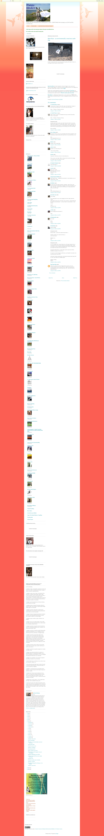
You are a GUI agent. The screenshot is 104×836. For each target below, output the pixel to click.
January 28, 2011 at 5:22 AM (55, 192)
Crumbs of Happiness (31, 395)
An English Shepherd (31, 332)
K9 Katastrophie (53, 217)
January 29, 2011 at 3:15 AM (55, 240)
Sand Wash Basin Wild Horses (33, 340)
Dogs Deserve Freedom (31, 418)
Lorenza (52, 168)
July (29, 728)
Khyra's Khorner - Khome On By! (33, 155)
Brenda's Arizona (30, 355)
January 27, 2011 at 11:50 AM (55, 160)
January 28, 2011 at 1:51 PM (55, 207)
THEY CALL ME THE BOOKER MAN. (34, 363)
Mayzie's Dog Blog (30, 403)
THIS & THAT (29, 163)
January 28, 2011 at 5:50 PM (55, 223)
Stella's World (30, 481)
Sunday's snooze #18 (32, 738)
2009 (28, 769)
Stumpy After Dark (31, 744)
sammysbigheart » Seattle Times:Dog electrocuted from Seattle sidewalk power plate (35, 430)
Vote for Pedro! (30, 300)
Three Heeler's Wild (31, 497)
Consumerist (29, 226)
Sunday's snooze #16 (32, 765)
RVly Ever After (30, 266)
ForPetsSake (52, 225)
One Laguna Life (30, 434)
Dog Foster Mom (53, 264)
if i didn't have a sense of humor (33, 379)
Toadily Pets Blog (30, 508)
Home (63, 277)
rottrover (52, 147)
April (29, 733)
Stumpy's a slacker (31, 761)
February (30, 736)
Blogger (57, 833)
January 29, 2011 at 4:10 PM (55, 270)
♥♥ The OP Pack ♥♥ (54, 104)
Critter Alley (29, 202)
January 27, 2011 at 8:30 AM (55, 144)
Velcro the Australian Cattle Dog (33, 230)
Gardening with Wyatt (31, 191)
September (30, 726)
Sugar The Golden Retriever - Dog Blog (34, 515)
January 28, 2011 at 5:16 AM (55, 180)
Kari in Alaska (53, 132)
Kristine (51, 154)
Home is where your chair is (33, 750)
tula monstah (29, 208)
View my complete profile (30, 708)
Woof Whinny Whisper (31, 505)
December (30, 722)
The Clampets (29, 316)
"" (67, 92)
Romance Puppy (30, 280)
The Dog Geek (30, 517)
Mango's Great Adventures (32, 421)
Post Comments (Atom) (65, 280)
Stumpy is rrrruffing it (31, 747)
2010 (28, 767)
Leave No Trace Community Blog (33, 442)
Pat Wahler (52, 183)
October (29, 725)
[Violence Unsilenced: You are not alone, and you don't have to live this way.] (36, 56)
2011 (28, 721)
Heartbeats (29, 387)
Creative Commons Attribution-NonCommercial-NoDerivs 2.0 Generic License (48, 828)
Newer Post (51, 277)
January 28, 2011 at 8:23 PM (55, 228)
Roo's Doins (29, 510)
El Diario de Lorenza (31, 324)
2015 (28, 716)
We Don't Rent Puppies (31, 489)
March (29, 734)
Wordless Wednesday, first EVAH (34, 754)
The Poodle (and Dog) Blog (32, 199)
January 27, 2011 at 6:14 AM (55, 110)
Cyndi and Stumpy (36, 693)
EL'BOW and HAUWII (31, 473)
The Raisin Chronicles (31, 215)
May (29, 731)
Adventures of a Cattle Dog (32, 274)
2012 (28, 719)
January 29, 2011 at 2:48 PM (55, 262)
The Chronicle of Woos (31, 180)
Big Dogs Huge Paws (31, 348)
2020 (28, 713)
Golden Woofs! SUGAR (54, 176)
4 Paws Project (30, 519)
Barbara (51, 141)
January (29, 737)
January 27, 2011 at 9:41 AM (55, 152)
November (30, 723)
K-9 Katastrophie (30, 406)
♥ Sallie (51, 209)
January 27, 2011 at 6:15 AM (55, 119)
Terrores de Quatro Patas (32, 288)
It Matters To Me (30, 445)
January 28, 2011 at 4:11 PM (55, 215)
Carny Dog (29, 308)
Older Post (75, 277)
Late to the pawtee (31, 740)
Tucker (28, 218)
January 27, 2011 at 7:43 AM (55, 139)
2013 (28, 718)
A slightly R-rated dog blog (32, 205)
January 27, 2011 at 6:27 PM (55, 174)
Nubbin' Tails (29, 461)
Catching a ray (30, 758)
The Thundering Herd (31, 188)
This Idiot (29, 453)
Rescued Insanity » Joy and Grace (33, 277)
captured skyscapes (31, 258)
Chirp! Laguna (30, 371)
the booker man (53, 194)
